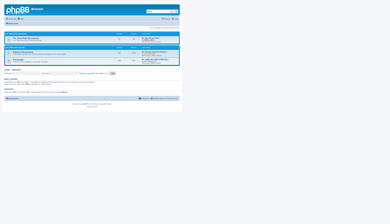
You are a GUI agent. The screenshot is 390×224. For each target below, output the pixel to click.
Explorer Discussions (15, 47)
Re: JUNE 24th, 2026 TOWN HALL (155, 59)
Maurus (64, 92)
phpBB (84, 104)
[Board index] (18, 10)
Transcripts (18, 60)
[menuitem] (21, 19)
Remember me (101, 73)
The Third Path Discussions (26, 38)
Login (7, 70)
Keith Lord (148, 40)
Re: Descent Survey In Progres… (155, 52)
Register (16, 70)
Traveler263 (148, 54)
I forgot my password (87, 73)
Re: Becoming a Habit (150, 38)
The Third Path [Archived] (16, 34)
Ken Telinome (149, 61)
